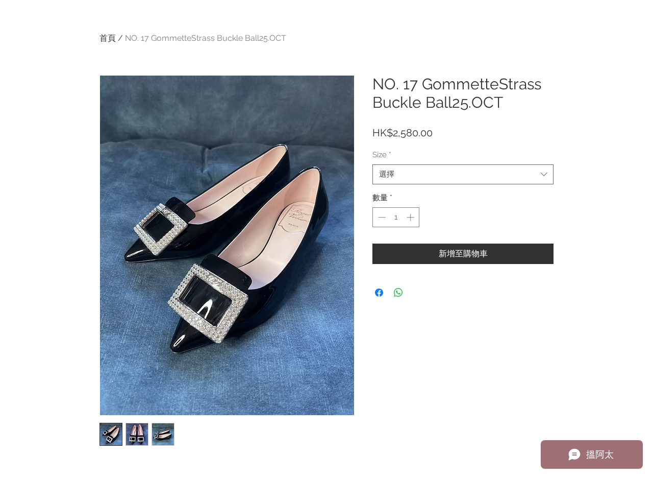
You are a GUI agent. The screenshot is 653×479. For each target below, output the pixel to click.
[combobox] (463, 174)
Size (381, 154)
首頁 (107, 38)
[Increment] (411, 217)
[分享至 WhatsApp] (398, 292)
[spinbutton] (396, 217)
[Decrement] (381, 217)
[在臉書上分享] (379, 292)
